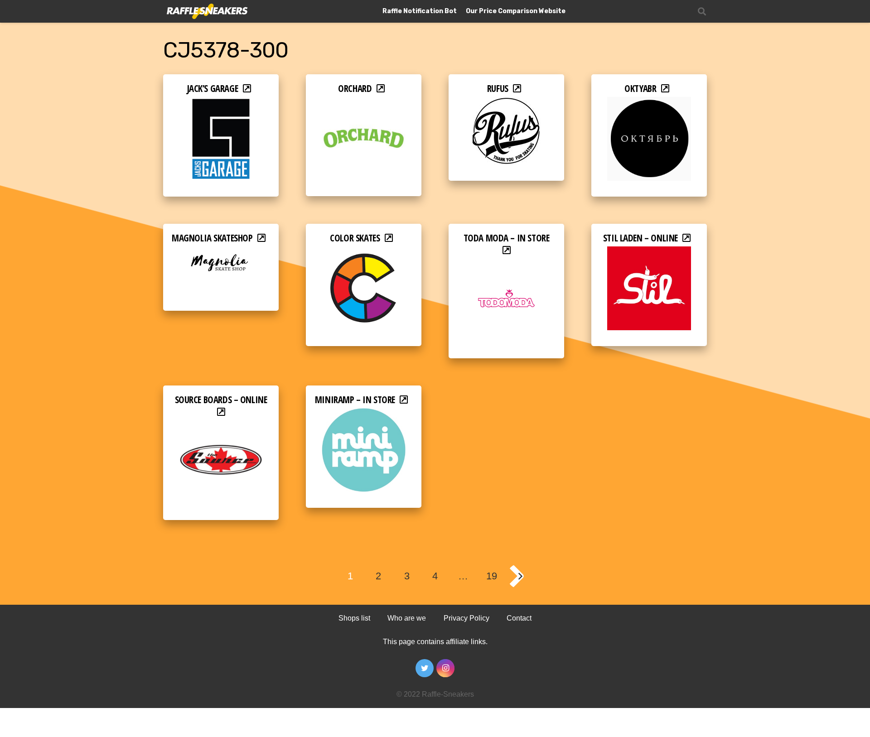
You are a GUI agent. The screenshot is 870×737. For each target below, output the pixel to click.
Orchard (355, 88)
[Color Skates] (364, 252)
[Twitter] (425, 668)
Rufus (497, 88)
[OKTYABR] (649, 103)
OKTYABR (640, 88)
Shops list (354, 618)
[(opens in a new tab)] (506, 265)
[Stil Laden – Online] (649, 252)
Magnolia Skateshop (212, 237)
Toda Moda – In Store (507, 237)
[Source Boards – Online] (221, 426)
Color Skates (355, 237)
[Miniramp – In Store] (364, 414)
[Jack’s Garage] (221, 103)
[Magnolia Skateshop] (221, 252)
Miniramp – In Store (355, 399)
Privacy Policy (466, 618)
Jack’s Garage (212, 88)
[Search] (702, 11)
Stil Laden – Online (640, 237)
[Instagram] (445, 668)
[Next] (519, 576)
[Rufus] (507, 103)
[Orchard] (364, 103)
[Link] (206, 11)
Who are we (406, 618)
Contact (519, 618)
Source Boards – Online (221, 399)
